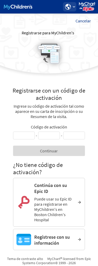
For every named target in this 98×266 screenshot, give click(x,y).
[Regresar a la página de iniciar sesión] (18, 6)
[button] (69, 6)
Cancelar (83, 20)
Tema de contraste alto (25, 258)
